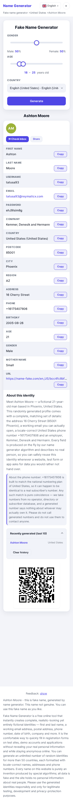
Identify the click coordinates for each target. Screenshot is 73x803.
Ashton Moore (56, 12)
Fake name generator (15, 12)
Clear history (20, 552)
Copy (60, 154)
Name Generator (17, 6)
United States (38, 12)
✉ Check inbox (17, 138)
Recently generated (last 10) (28, 533)
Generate (36, 101)
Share (36, 138)
